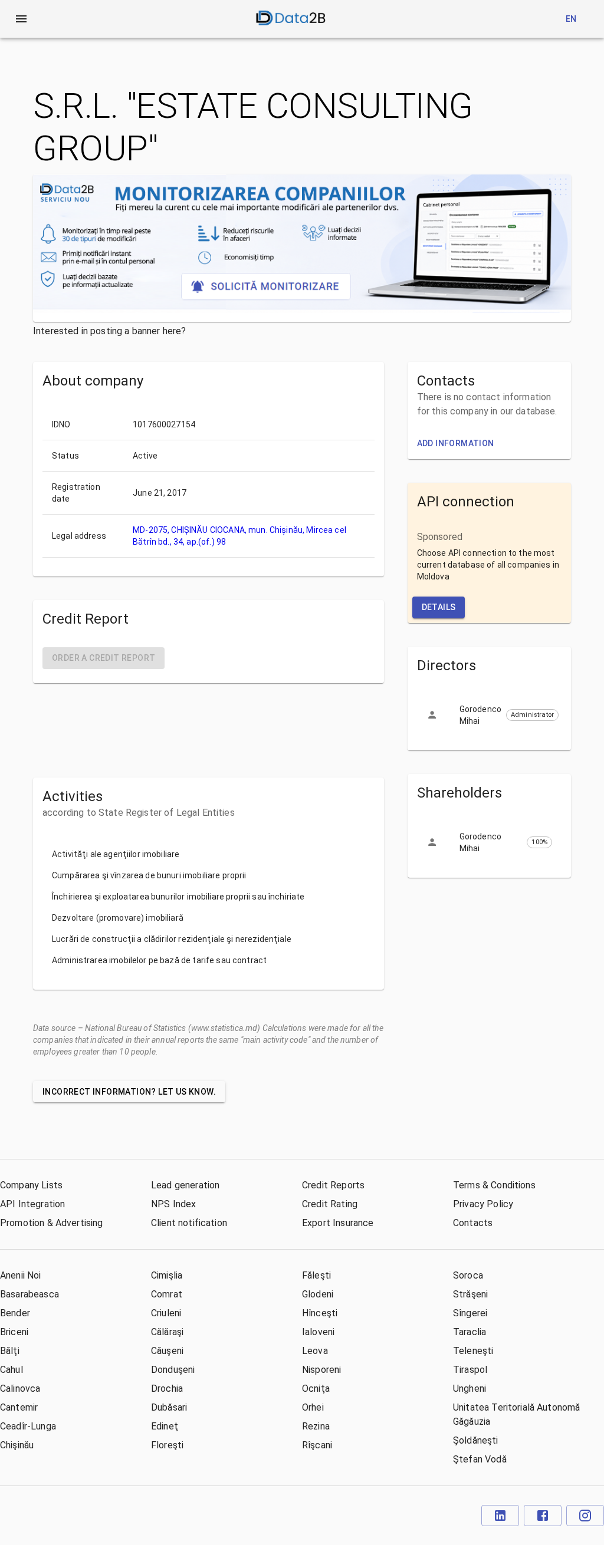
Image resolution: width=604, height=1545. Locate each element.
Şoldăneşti (475, 1440)
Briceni (14, 1332)
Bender (15, 1313)
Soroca (468, 1275)
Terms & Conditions (494, 1185)
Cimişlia (166, 1275)
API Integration (32, 1204)
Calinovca (20, 1388)
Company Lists (31, 1185)
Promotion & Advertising (51, 1222)
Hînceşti (319, 1313)
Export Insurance (337, 1222)
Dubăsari (169, 1407)
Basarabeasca (29, 1294)
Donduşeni (173, 1369)
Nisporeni (321, 1369)
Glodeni (317, 1294)
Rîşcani (317, 1445)
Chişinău (17, 1445)
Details (439, 607)
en (571, 19)
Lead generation (185, 1185)
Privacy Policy (483, 1204)
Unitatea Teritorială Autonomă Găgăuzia (516, 1414)
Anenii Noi (20, 1275)
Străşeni (470, 1294)
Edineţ (164, 1426)
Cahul (11, 1369)
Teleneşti (473, 1350)
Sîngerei (470, 1313)
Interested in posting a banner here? (109, 331)
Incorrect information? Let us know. (129, 1091)
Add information (455, 443)
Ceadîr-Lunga (28, 1426)
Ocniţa (316, 1388)
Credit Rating (329, 1204)
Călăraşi (167, 1332)
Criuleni (166, 1313)
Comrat (166, 1294)
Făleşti (316, 1275)
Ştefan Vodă (480, 1459)
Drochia (167, 1388)
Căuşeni (167, 1350)
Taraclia (469, 1332)
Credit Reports (333, 1185)
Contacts (473, 1222)
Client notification (189, 1222)
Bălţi (9, 1350)
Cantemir (19, 1407)
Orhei (313, 1407)
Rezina (316, 1426)
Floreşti (167, 1445)
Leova (315, 1350)
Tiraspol (470, 1369)
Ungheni (469, 1388)
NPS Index (173, 1204)
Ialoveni (318, 1332)
